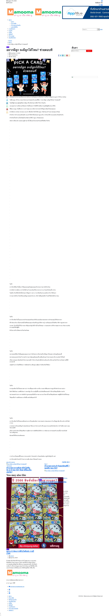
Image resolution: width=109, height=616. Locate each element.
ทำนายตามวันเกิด (15, 25)
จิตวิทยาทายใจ (12, 599)
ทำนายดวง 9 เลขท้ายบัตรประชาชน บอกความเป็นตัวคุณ (52, 483)
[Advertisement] (87, 64)
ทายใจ (10, 30)
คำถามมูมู (11, 36)
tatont (12, 556)
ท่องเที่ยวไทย (12, 37)
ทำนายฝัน (13, 23)
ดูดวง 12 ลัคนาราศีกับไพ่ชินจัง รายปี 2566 (20, 552)
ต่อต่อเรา (11, 610)
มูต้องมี (11, 34)
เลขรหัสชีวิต (14, 27)
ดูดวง (10, 20)
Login (101, 29)
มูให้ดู (10, 32)
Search (89, 51)
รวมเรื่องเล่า (12, 29)
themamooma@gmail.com (17, 586)
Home (10, 40)
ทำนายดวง (12, 462)
